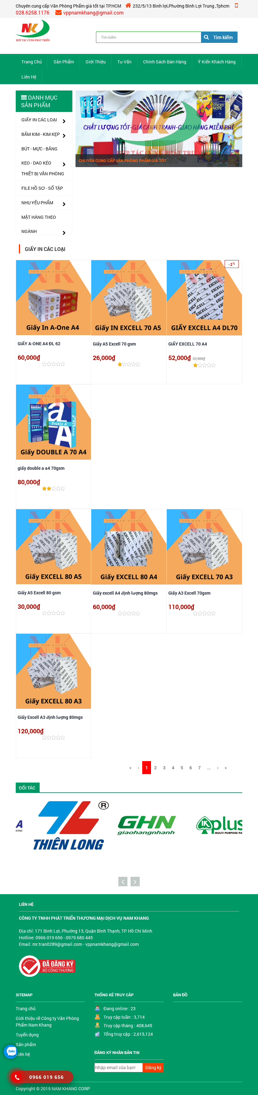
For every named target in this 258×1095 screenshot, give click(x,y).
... (209, 768)
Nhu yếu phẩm (37, 203)
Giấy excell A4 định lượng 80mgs (125, 593)
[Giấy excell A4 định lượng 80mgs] (128, 547)
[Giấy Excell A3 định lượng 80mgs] (53, 671)
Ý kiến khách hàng (217, 62)
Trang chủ (31, 62)
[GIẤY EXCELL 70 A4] (204, 297)
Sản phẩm (63, 62)
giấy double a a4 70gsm (41, 468)
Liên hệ (28, 77)
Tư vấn (124, 62)
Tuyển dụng (27, 1035)
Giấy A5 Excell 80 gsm (39, 593)
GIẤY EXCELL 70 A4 (187, 344)
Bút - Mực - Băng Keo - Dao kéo (39, 151)
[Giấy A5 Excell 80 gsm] (53, 546)
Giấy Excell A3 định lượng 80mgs (50, 717)
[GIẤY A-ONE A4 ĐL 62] (53, 297)
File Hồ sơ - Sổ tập (42, 188)
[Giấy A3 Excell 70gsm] (204, 547)
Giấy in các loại (39, 120)
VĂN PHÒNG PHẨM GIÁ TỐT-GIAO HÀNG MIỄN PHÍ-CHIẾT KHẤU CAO (141, 158)
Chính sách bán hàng (164, 62)
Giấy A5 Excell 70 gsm (114, 344)
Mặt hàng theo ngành (38, 219)
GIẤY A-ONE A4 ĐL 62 (39, 344)
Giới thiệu (96, 62)
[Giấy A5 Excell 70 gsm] (128, 297)
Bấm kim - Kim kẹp (40, 134)
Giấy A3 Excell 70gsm (189, 593)
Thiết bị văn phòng (42, 174)
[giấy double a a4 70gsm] (53, 422)
